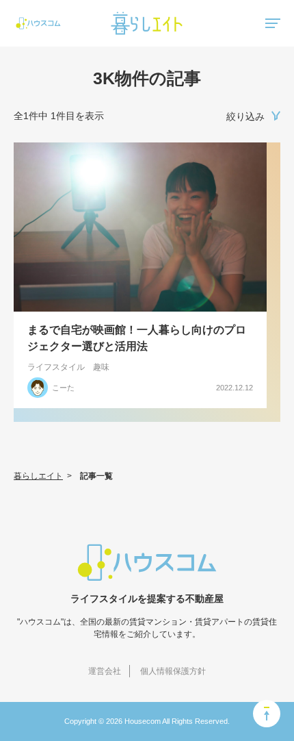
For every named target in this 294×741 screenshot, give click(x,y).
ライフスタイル (56, 367)
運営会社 (104, 671)
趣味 (101, 367)
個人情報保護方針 (173, 671)
